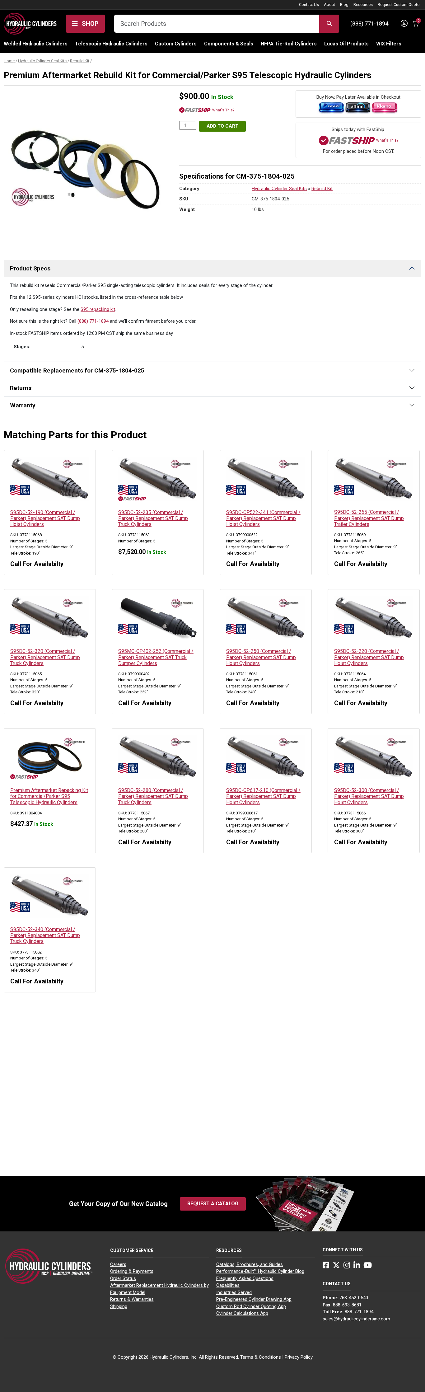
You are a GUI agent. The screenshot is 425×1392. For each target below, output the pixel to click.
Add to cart (222, 126)
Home (9, 61)
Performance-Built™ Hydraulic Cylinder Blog (260, 1271)
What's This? (223, 110)
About (329, 4)
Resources (363, 4)
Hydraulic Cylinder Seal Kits (42, 61)
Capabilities (228, 1285)
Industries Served (234, 1292)
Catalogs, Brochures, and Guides (249, 1264)
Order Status (123, 1278)
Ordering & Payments (131, 1271)
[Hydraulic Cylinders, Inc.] (30, 23)
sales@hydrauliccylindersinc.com (356, 1319)
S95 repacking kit (98, 309)
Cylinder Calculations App (242, 1313)
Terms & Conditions (260, 1357)
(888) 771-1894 (369, 23)
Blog (344, 4)
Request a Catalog (212, 1204)
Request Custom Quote (398, 4)
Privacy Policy (299, 1357)
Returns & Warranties (132, 1299)
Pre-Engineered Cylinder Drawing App (254, 1299)
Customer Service (131, 1250)
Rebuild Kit (79, 61)
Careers (118, 1264)
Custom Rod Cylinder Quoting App (251, 1306)
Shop (89, 23)
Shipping (118, 1306)
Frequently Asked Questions (244, 1278)
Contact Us (309, 4)
